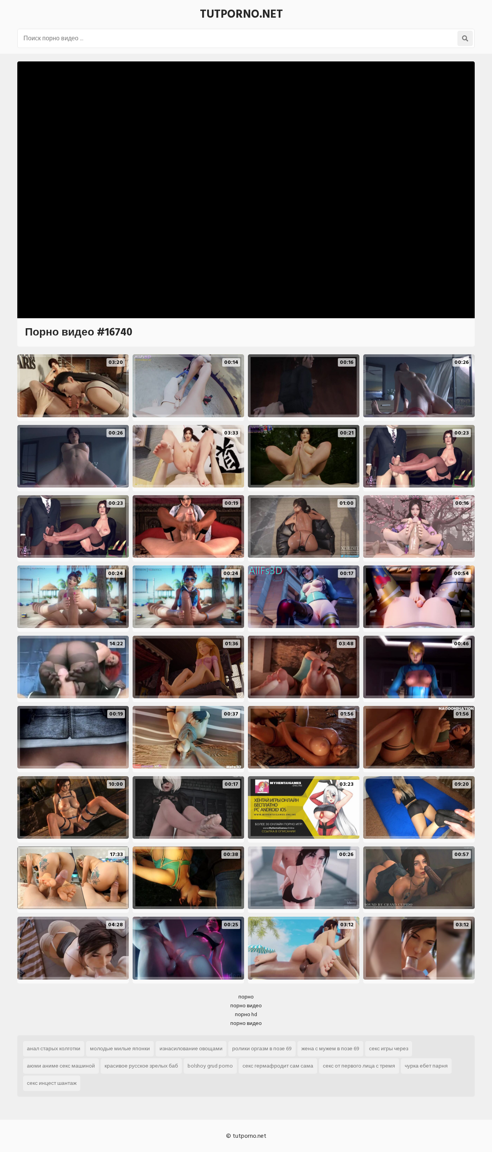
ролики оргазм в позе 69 (262, 1048)
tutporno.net (241, 14)
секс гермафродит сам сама (278, 1065)
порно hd (246, 1014)
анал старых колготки (53, 1048)
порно (246, 996)
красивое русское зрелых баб (141, 1065)
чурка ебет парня (426, 1065)
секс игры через (388, 1048)
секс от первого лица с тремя (359, 1065)
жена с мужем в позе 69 (330, 1048)
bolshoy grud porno (210, 1065)
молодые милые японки (120, 1048)
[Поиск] (465, 38)
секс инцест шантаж (51, 1083)
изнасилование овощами (191, 1048)
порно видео (246, 1005)
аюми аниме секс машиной (61, 1065)
